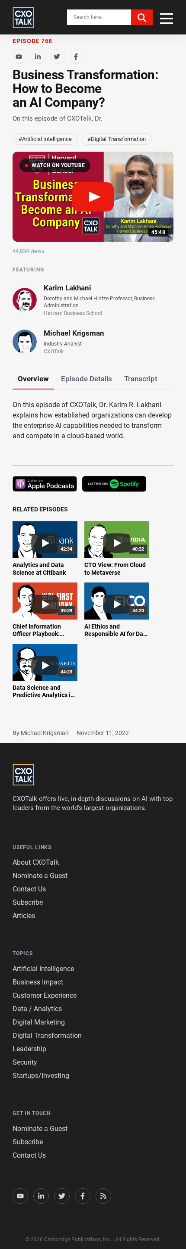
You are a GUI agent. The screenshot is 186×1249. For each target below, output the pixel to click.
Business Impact (38, 982)
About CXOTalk (36, 862)
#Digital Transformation (116, 139)
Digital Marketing (39, 1022)
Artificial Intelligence (43, 969)
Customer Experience (45, 995)
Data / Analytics (37, 1009)
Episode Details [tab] (86, 378)
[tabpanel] (93, 554)
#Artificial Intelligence (45, 139)
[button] (93, 197)
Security (25, 1062)
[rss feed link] (103, 1196)
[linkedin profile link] (41, 1196)
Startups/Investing (41, 1075)
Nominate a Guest (40, 876)
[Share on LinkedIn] (39, 56)
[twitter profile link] (62, 1196)
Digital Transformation (47, 1035)
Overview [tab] (33, 378)
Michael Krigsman (74, 333)
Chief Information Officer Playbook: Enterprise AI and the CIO (41, 638)
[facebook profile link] (82, 1196)
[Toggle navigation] (165, 17)
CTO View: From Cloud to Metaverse (115, 568)
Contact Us (29, 889)
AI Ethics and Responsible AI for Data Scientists (116, 634)
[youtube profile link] (20, 1196)
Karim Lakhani (67, 287)
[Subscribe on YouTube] (20, 56)
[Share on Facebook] (77, 56)
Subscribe (28, 902)
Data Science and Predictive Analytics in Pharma (43, 695)
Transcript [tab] (140, 378)
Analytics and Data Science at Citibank (39, 568)
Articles (24, 916)
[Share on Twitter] (58, 56)
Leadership (29, 1049)
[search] (142, 17)
